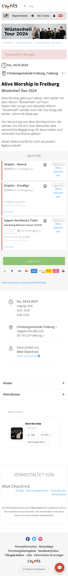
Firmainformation (26, 546)
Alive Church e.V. (16, 486)
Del (65, 73)
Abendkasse (11, 394)
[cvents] (9, 6)
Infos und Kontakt (27, 356)
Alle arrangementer (36, 442)
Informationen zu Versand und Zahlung (23, 282)
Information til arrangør (49, 555)
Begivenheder (24, 42)
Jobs (29, 555)
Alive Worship (33, 423)
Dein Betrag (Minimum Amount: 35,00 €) (21, 225)
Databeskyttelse (48, 551)
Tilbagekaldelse (14, 555)
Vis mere (8, 211)
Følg (33, 434)
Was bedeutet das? (58, 171)
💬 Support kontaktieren (34, 569)
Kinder (7, 383)
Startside (8, 42)
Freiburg (36, 335)
